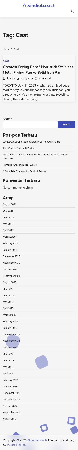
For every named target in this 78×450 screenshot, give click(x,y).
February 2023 (10, 380)
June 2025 (8, 295)
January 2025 (10, 327)
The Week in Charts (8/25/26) (19, 148)
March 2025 (9, 315)
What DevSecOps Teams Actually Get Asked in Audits (31, 141)
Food (6, 61)
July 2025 (8, 289)
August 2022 (9, 419)
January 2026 (10, 249)
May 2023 (8, 367)
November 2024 (11, 341)
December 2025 (11, 256)
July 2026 (8, 210)
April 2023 (8, 373)
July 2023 (8, 353)
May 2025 (8, 301)
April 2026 (8, 230)
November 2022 (11, 399)
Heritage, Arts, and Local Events (20, 164)
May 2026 (8, 223)
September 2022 (11, 412)
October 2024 (10, 347)
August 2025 (9, 282)
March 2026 (9, 236)
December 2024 (11, 334)
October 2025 (10, 269)
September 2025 (11, 275)
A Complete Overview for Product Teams (24, 171)
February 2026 (10, 243)
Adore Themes (16, 445)
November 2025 (11, 263)
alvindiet (10, 78)
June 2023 (8, 360)
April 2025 (8, 308)
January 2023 (10, 386)
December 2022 (11, 393)
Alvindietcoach (39, 5)
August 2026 (9, 204)
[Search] (72, 11)
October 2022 (10, 406)
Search (7, 119)
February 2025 (10, 321)
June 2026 (8, 217)
